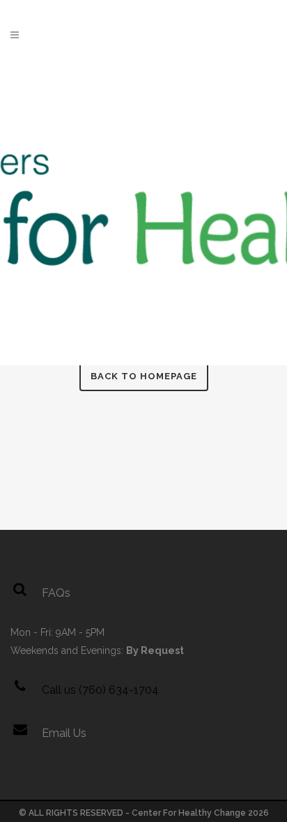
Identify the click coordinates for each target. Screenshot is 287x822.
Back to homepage (144, 376)
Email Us (64, 733)
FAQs (56, 593)
